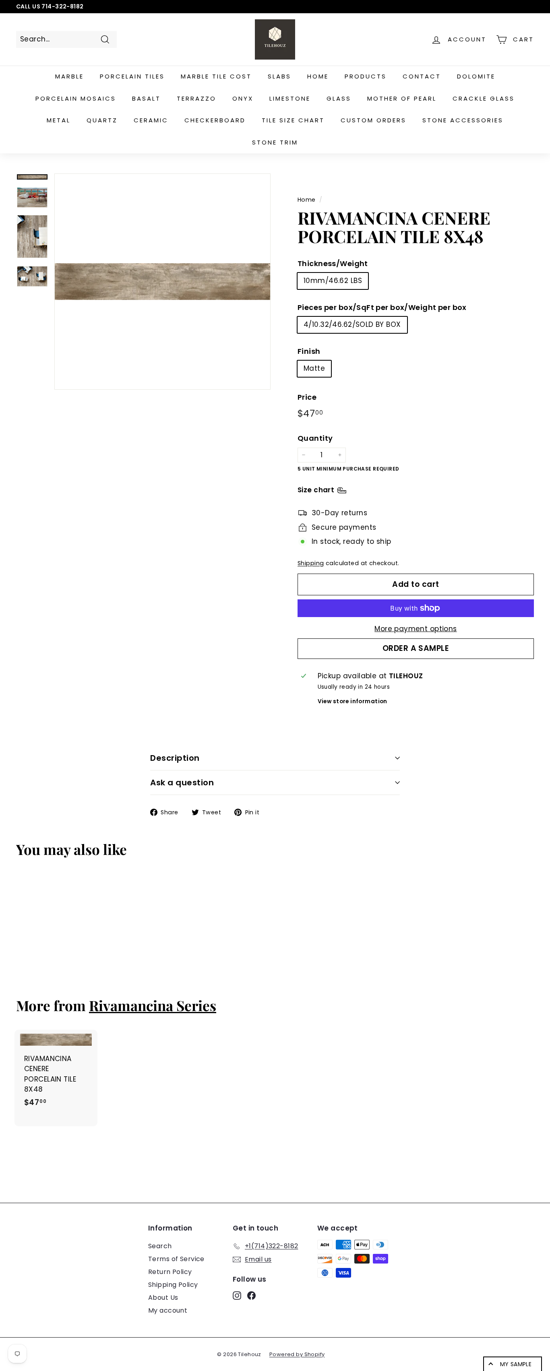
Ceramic (151, 120)
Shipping (311, 563)
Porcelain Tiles (132, 76)
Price (307, 397)
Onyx (242, 98)
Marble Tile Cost (216, 76)
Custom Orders (373, 120)
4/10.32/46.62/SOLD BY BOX (352, 324)
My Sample (515, 1364)
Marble (69, 76)
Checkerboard (215, 120)
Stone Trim (275, 142)
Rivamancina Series (152, 1005)
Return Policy (170, 1271)
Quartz (102, 120)
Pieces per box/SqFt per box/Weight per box (382, 307)
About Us (163, 1297)
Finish (309, 351)
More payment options (415, 629)
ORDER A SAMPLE (416, 648)
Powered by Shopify (297, 1354)
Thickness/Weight (333, 263)
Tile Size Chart (293, 120)
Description (175, 758)
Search (160, 1246)
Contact (422, 76)
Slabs (279, 76)
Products (366, 76)
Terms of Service (176, 1259)
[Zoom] (162, 281)
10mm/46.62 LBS (333, 280)
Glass (339, 98)
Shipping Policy (173, 1284)
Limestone (289, 98)
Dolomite (476, 76)
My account (167, 1310)
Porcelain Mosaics (75, 98)
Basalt (146, 98)
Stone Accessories (462, 120)
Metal (58, 120)
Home (318, 76)
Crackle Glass (484, 98)
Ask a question (182, 782)
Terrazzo (196, 98)
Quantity (315, 438)
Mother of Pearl (401, 98)
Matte (314, 368)
